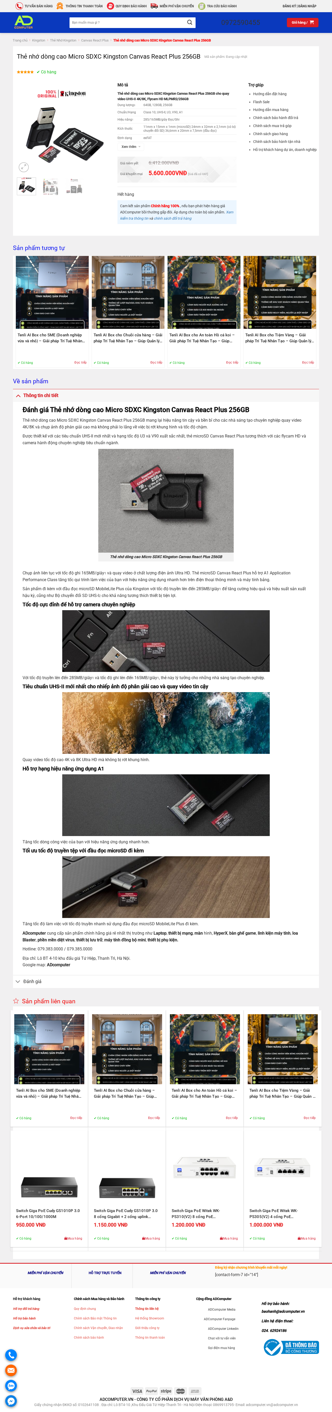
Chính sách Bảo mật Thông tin (95, 1318)
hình (206, 933)
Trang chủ (20, 40)
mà (197, 933)
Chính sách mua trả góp (272, 126)
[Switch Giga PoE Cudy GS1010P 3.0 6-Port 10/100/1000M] (49, 1170)
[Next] (100, 129)
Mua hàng (74, 1238)
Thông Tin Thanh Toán (84, 6)
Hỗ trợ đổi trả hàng (26, 1309)
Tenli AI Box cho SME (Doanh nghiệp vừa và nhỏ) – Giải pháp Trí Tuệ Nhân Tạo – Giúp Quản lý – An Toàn (50, 338)
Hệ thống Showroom (149, 1318)
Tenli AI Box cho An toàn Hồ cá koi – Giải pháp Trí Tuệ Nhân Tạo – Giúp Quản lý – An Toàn (202, 338)
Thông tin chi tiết (40, 395)
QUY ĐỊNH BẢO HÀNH (131, 6)
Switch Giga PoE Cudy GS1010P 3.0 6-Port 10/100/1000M (48, 1213)
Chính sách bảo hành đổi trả (275, 118)
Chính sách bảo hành (89, 1337)
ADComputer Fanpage (219, 1319)
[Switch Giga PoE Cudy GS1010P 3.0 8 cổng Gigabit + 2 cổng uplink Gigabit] (127, 1170)
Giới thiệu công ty (147, 1328)
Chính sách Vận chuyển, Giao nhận (98, 1328)
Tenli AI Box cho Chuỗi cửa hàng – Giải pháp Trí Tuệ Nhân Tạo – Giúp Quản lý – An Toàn (128, 338)
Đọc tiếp (80, 362)
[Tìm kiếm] (189, 22)
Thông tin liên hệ (146, 1309)
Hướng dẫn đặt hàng (270, 94)
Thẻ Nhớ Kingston (63, 40)
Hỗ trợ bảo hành (24, 1318)
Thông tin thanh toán (150, 1337)
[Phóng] (24, 167)
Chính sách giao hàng (270, 134)
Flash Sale (261, 102)
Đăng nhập (307, 6)
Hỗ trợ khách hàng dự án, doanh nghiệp (285, 150)
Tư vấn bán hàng (39, 6)
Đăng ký (289, 6)
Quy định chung (85, 1309)
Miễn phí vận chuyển (177, 6)
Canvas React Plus (95, 40)
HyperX (220, 933)
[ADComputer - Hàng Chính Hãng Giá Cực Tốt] (32, 22)
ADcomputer (34, 933)
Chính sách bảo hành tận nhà (276, 142)
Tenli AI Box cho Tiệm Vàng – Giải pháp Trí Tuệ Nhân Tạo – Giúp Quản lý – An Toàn (278, 338)
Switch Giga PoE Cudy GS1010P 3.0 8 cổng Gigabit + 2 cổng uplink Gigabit (126, 1214)
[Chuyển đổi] (18, 395)
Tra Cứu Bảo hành (222, 6)
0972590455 (240, 22)
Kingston (38, 40)
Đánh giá (32, 981)
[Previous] (25, 129)
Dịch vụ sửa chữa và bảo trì (31, 1328)
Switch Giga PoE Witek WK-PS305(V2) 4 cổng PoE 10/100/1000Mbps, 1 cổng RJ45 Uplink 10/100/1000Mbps (279, 1214)
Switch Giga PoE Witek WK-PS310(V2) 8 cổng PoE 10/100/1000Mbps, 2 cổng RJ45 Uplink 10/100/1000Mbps (201, 1214)
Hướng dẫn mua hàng (270, 110)
